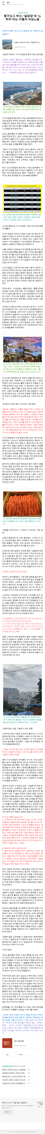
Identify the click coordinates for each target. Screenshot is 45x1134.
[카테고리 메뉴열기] (41, 3)
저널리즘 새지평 (22, 13)
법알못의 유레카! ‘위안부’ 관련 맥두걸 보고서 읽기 (14, 1073)
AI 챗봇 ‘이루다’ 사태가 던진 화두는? (14, 1080)
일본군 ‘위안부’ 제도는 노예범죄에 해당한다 (14, 1069)
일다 (8, 2)
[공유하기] (10, 1054)
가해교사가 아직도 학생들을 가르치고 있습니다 (14, 1083)
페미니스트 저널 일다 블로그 (14, 1103)
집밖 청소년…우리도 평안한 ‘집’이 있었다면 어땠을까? (14, 1076)
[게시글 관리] (13, 1054)
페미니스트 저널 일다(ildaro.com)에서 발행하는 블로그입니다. (18, 1107)
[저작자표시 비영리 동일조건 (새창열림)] (28, 1055)
